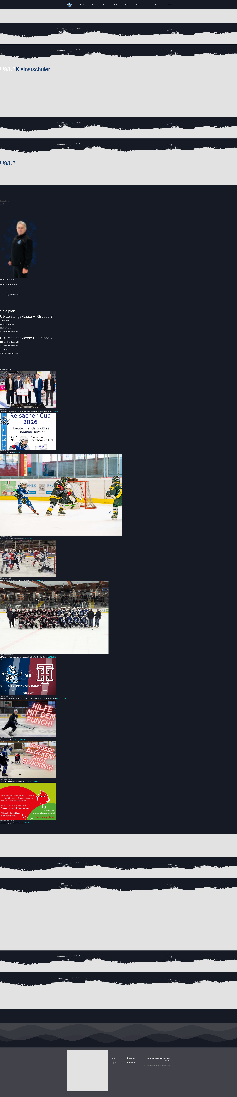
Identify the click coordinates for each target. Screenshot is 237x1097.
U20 (93, 4)
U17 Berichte (55, 411)
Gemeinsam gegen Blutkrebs (9, 823)
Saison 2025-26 (61, 698)
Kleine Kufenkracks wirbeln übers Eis (12, 539)
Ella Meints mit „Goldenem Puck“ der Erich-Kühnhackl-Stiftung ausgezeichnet (25, 411)
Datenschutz (131, 1063)
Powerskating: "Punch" (7, 740)
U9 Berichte (17, 453)
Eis (156, 4)
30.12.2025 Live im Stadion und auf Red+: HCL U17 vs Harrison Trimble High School (28, 698)
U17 (104, 4)
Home (82, 4)
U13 (126, 4)
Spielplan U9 (13, 295)
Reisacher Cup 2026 (7, 453)
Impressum (131, 1058)
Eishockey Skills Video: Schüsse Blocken (13, 781)
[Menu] (169, 5)
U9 (147, 4)
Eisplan (113, 1063)
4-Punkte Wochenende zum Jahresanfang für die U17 (17, 580)
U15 (115, 4)
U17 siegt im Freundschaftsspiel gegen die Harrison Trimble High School (24, 657)
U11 (137, 4)
